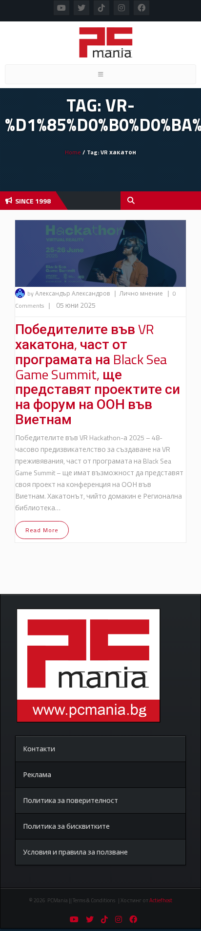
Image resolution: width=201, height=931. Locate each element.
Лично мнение (142, 293)
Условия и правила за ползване (75, 852)
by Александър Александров (68, 293)
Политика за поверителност (70, 800)
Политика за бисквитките (66, 826)
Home (73, 152)
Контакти (39, 749)
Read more (42, 530)
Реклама (37, 774)
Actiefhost (160, 900)
